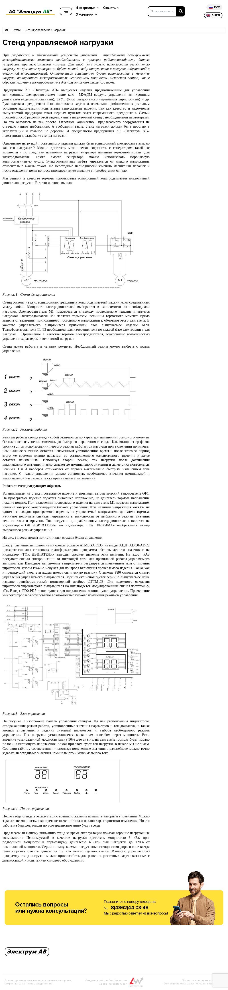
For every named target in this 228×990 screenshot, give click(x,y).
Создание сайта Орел (113, 984)
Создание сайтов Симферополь (106, 980)
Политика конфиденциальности (202, 980)
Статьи (16, 30)
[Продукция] (66, 11)
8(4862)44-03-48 (129, 907)
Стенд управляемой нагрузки (45, 30)
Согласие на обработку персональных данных (193, 983)
